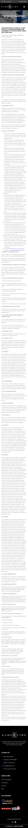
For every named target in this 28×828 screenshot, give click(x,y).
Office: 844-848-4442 (8, 756)
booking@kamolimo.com (9, 765)
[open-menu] (24, 7)
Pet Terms (3, 785)
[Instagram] (12, 822)
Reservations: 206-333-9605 (10, 759)
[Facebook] (15, 822)
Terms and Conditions (6, 779)
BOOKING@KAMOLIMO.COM (17, 250)
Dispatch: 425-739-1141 (9, 762)
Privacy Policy (4, 782)
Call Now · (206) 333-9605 (15, 826)
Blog (2, 788)
